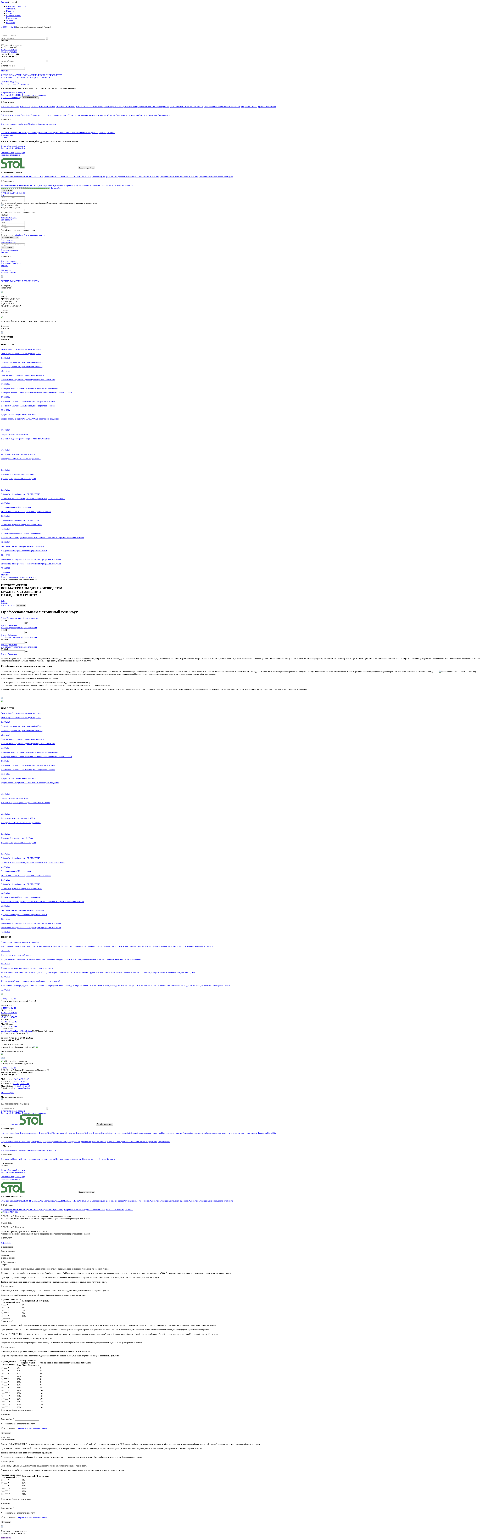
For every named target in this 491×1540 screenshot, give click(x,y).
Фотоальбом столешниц (192, 106)
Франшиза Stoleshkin (267, 106)
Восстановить (7, 247)
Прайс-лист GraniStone (16, 6)
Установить (6, 1538)
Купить (4, 625)
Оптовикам (11, 9)
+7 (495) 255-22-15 (9, 1022)
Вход (3, 600)
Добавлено (12, 625)
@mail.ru (9, 52)
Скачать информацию (147, 115)
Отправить (6, 1433)
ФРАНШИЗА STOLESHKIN (13, 193)
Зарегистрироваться (10, 238)
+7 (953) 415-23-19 (9, 1026)
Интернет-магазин (9, 124)
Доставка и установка (53, 185)
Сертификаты (164, 115)
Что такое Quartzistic (122, 106)
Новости (10, 11)
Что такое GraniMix (46, 106)
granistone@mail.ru (9, 1031)
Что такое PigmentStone (102, 106)
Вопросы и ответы (249, 106)
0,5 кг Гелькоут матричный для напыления (19, 618)
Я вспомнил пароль (9, 250)
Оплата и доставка (90, 133)
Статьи (9, 13)
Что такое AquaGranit (29, 106)
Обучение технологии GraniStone (15, 115)
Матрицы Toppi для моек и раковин (122, 115)
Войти (4, 215)
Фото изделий (37, 185)
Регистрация (6, 220)
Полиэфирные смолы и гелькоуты (146, 106)
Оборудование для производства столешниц (87, 115)
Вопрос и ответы (13, 16)
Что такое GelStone (84, 106)
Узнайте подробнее (30, 98)
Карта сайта (6, 1242)
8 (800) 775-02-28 (8, 27)
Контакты (10, 22)
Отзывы (9, 20)
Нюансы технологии (115, 185)
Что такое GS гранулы (65, 106)
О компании (11, 18)
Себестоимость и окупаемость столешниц (222, 106)
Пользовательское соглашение (68, 133)
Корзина (4, 2)
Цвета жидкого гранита (171, 106)
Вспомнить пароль (9, 217)
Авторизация (7, 240)
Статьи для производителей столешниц (37, 133)
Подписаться (7, 190)
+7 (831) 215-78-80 (9, 1017)
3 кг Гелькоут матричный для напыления (19, 637)
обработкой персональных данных (30, 235)
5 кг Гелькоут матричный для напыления (19, 647)
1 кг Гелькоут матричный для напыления (19, 628)
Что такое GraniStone (10, 106)
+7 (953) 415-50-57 (9, 49)
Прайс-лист (100, 185)
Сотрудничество (87, 185)
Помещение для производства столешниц (49, 115)
